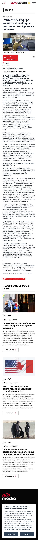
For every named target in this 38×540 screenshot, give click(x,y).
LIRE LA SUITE (9, 350)
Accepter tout (11, 534)
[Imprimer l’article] (33, 57)
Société (9, 10)
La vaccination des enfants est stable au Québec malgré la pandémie (19, 325)
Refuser (26, 534)
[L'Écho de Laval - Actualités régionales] (19, 3)
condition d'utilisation (23, 529)
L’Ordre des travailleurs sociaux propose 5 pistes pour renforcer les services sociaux (18, 452)
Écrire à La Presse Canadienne (15, 71)
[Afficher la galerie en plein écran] (33, 35)
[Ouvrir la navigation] (3, 3)
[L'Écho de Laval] (9, 496)
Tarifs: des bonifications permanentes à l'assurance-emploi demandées (17, 388)
